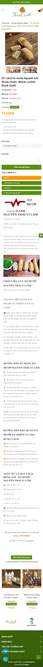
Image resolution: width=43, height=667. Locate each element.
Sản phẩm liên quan (21, 557)
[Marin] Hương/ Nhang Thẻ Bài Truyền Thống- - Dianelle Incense (32, 596)
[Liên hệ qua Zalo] (5, 651)
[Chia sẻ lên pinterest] (13, 173)
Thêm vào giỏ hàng (21, 167)
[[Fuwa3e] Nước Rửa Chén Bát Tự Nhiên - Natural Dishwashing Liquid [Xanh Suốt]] (11, 579)
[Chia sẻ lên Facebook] (9, 173)
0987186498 (25, 2)
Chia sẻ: (5, 173)
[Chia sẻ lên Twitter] (11, 173)
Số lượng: (5, 154)
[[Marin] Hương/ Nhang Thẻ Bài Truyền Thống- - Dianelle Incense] (31, 579)
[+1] (15, 173)
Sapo (27, 665)
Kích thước (6, 141)
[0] (39, 10)
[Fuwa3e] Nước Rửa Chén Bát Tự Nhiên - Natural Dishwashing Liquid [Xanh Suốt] (11, 596)
